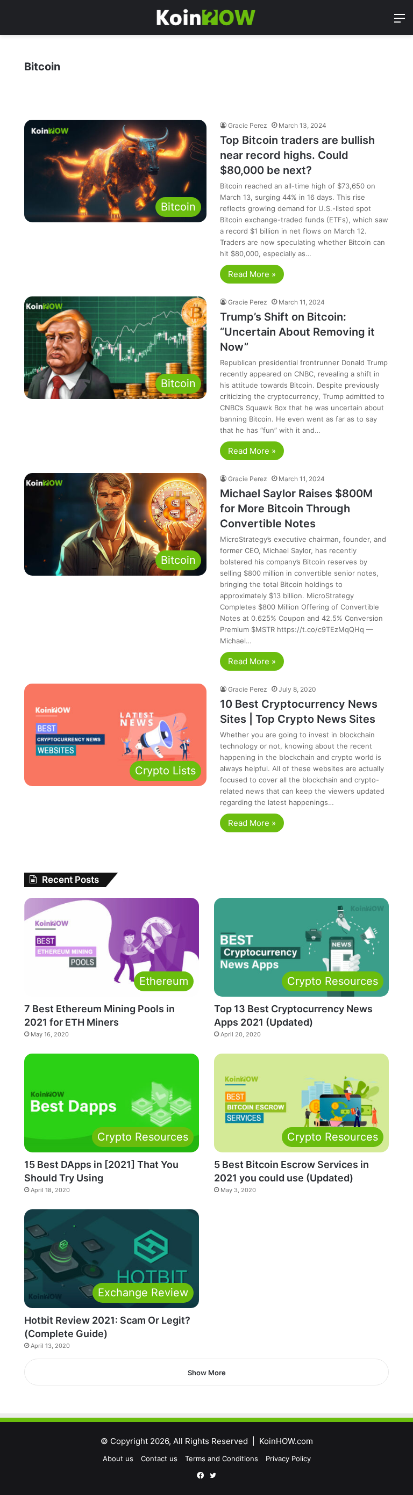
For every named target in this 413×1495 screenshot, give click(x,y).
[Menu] (399, 22)
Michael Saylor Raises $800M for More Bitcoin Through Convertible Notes (296, 508)
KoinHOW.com (286, 1441)
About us (118, 1458)
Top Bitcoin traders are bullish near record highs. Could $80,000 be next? (297, 155)
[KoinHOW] (206, 17)
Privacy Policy (288, 1458)
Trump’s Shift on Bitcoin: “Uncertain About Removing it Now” (297, 331)
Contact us (159, 1458)
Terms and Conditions (221, 1458)
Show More (207, 1372)
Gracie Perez (247, 125)
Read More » (252, 274)
